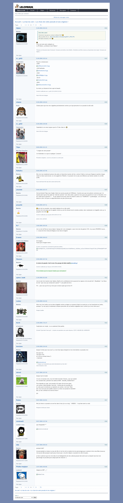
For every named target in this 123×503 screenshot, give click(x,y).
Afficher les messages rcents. (61, 17)
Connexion (73, 10)
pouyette (19, 205)
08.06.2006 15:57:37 (41, 189)
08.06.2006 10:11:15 (41, 147)
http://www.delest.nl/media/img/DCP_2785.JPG (62, 36)
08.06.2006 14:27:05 (41, 170)
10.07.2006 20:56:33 (41, 444)
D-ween (18, 237)
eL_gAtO (19, 58)
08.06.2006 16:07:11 (41, 205)
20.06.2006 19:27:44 (41, 259)
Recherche (52, 10)
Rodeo (18, 400)
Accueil (32, 10)
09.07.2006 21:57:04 (41, 421)
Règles (42, 10)
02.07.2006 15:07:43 (41, 372)
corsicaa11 (20, 421)
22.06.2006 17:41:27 (41, 322)
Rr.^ (17, 225)
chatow (18, 102)
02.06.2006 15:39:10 (41, 102)
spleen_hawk (20, 277)
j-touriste (19, 189)
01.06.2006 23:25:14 (41, 58)
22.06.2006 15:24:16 (41, 301)
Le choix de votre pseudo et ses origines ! (52, 22)
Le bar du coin (28, 22)
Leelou (18, 301)
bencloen (19, 346)
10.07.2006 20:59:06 (41, 466)
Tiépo (18, 147)
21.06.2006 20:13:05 (41, 277)
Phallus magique (22, 466)
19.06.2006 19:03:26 (41, 225)
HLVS (18, 323)
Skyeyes (19, 259)
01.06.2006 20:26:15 (41, 28)
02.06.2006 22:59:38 (41, 124)
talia (17, 445)
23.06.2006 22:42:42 (41, 346)
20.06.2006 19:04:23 (41, 237)
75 (40, 25)
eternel (18, 372)
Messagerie (63, 10)
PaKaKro (19, 170)
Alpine (18, 28)
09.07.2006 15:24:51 (41, 400)
